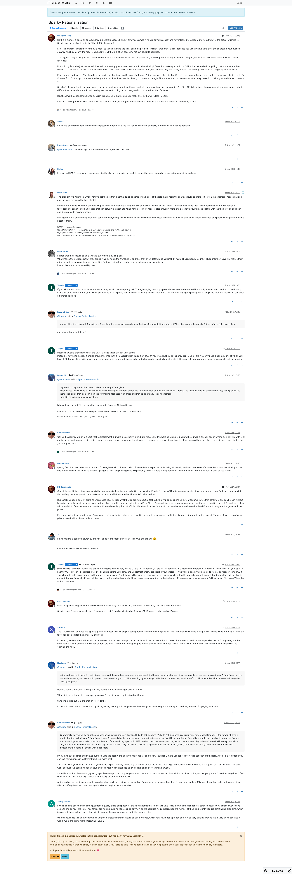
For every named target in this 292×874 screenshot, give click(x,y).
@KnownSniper (88, 564)
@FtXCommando (79, 145)
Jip (58, 534)
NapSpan (61, 663)
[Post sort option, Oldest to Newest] (223, 28)
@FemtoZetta (77, 375)
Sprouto (61, 627)
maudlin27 (62, 193)
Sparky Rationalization (85, 316)
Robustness (62, 145)
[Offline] (52, 37)
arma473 (61, 121)
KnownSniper (63, 312)
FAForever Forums (58, 2)
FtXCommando (64, 36)
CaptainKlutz (63, 463)
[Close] (240, 836)
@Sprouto (73, 663)
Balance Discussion (59, 28)
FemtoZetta (62, 251)
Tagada (60, 285)
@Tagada (77, 312)
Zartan (60, 169)
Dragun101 (62, 375)
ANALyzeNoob (64, 801)
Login (64, 856)
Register (55, 856)
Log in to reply (236, 28)
